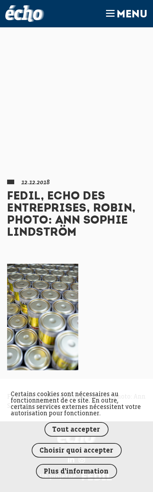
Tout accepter (76, 429)
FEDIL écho (24, 13)
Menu (132, 15)
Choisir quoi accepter (76, 450)
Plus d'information (76, 471)
